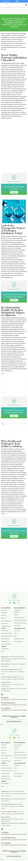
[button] (26, 4)
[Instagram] (10, 603)
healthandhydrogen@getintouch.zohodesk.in (14, 699)
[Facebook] (14, 603)
